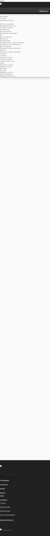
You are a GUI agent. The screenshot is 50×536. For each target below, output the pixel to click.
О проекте (3, 503)
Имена (2, 493)
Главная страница (6, 113)
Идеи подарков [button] (5, 46)
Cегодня (3, 18)
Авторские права (5, 511)
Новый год (4, 39)
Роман (5, 107)
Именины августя (6, 72)
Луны (2, 496)
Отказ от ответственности (7, 515)
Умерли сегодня (6, 66)
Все (1, 35)
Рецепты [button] (3, 50)
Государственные (6, 28)
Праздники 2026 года (8, 26)
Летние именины (6, 74)
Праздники (4, 480)
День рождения (6, 37)
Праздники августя (7, 20)
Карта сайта (7, 530)
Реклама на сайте (5, 507)
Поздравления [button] (5, 41)
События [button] (3, 54)
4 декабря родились (9, 115)
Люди (2, 489)
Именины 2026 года (7, 76)
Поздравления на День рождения (12, 42)
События (4, 485)
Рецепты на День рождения (10, 52)
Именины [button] (3, 68)
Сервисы (3, 500)
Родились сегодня (6, 65)
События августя (6, 57)
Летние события (6, 59)
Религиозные (5, 29)
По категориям (5, 31)
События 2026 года (7, 61)
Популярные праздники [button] (8, 33)
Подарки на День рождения (10, 48)
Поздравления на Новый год (10, 44)
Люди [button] (2, 63)
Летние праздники (7, 24)
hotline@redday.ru (7, 520)
